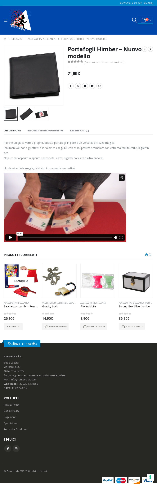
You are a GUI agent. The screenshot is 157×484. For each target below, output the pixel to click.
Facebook (71, 86)
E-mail (85, 86)
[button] (7, 20)
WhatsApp (99, 86)
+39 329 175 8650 (28, 383)
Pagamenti (10, 417)
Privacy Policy (11, 404)
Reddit (92, 86)
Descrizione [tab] (12, 130)
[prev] (144, 49)
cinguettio (78, 86)
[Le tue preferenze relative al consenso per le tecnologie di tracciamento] (150, 477)
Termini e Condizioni (16, 429)
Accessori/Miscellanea (16, 302)
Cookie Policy (11, 411)
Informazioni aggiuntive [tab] (45, 130)
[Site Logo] (20, 20)
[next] (150, 49)
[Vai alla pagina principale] (5, 39)
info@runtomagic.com (23, 379)
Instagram (16, 448)
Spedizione (10, 423)
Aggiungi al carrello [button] (58, 326)
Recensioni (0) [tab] (79, 130)
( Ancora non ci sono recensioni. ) (104, 62)
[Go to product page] (59, 281)
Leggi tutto (14, 326)
